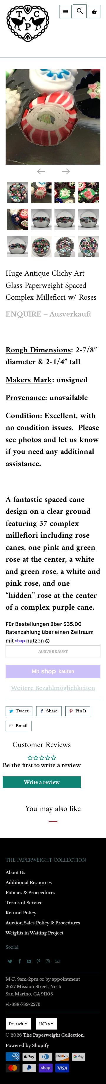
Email (14, 462)
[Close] (98, 394)
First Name (18, 496)
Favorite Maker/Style (27, 598)
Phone (14, 564)
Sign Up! (53, 678)
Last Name (18, 530)
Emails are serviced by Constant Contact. (38, 661)
